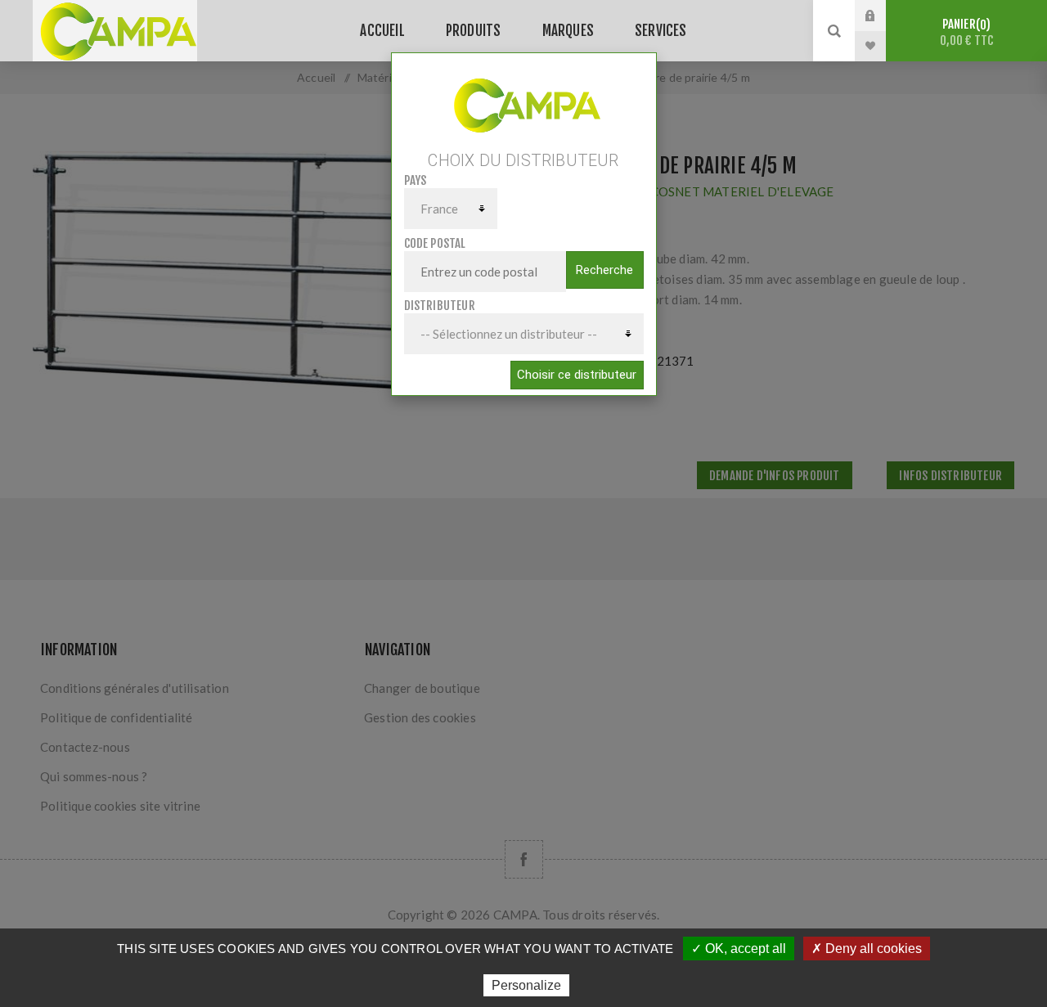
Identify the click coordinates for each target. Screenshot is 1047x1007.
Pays (415, 180)
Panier (967, 32)
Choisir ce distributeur (576, 374)
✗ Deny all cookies (866, 948)
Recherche (604, 270)
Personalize (526, 985)
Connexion (882, 15)
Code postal (435, 243)
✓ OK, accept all (738, 948)
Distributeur (439, 305)
